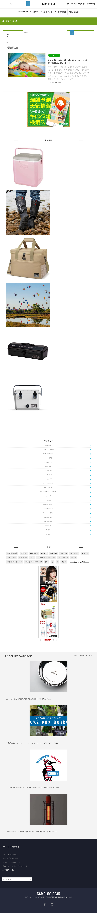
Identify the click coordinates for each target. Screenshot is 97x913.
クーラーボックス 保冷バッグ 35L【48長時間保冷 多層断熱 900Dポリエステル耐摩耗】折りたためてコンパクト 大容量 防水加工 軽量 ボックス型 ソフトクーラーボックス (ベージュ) (71, 239)
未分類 (48, 525)
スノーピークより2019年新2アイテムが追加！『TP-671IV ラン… (28, 699)
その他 (48, 500)
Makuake (53, 553)
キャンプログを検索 (89, 4)
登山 (48, 529)
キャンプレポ (48, 474)
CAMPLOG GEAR (47, 897)
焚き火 (64, 562)
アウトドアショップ (48, 449)
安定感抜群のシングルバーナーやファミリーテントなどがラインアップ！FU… (33, 743)
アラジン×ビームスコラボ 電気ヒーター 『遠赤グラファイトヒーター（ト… (32, 832)
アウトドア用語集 (10, 854)
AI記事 (48, 445)
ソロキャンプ (63, 557)
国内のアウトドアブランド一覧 (15, 866)
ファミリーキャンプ (14, 562)
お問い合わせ (74, 12)
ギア (48, 466)
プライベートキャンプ (33, 562)
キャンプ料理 (48, 483)
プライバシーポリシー (11, 862)
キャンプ (48, 470)
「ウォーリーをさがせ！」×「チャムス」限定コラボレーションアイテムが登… (33, 787)
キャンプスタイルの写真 (74, 4)
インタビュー (48, 462)
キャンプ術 (48, 487)
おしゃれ (63, 553)
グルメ (48, 496)
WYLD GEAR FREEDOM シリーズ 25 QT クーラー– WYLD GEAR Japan (71, 375)
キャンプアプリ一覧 (10, 858)
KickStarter (34, 553)
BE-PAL (24, 553)
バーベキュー (48, 508)
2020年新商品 (12, 553)
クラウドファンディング (48, 491)
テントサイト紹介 (48, 504)
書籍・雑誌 (48, 521)
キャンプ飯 (23, 557)
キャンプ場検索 (60, 12)
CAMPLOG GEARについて (28, 12)
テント (73, 557)
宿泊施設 (48, 517)
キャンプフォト (46, 12)
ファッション (48, 512)
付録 (46, 562)
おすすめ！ (74, 553)
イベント (48, 458)
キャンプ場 (48, 479)
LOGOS (44, 553)
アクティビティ (48, 453)
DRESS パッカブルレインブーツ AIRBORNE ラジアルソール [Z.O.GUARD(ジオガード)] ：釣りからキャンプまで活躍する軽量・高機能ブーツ (71, 193)
